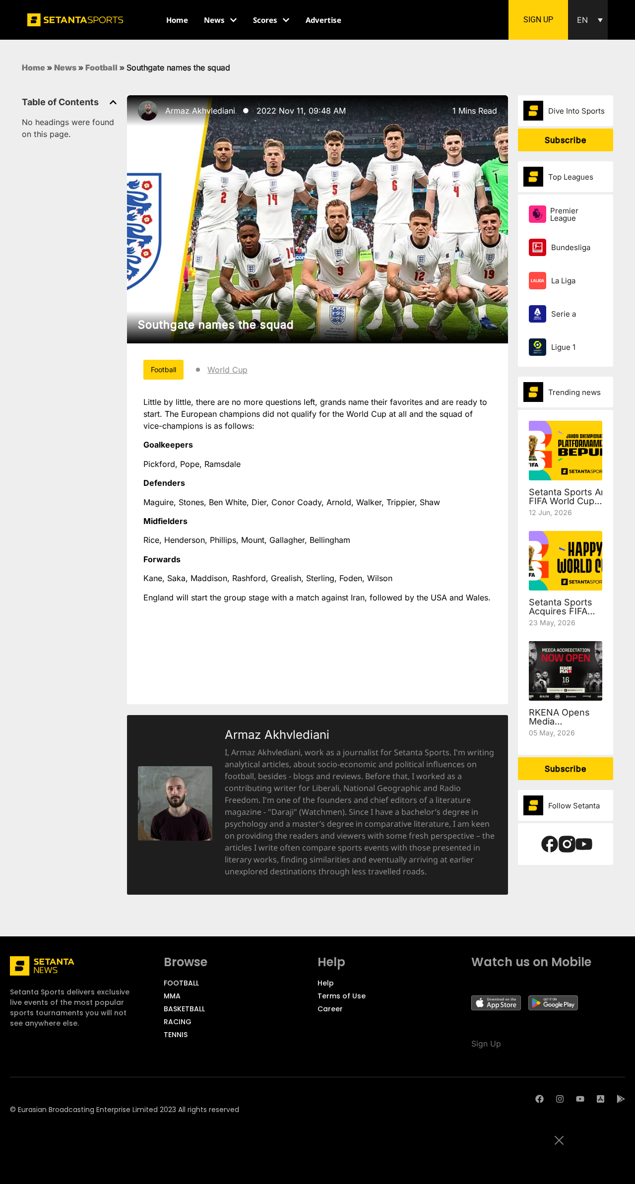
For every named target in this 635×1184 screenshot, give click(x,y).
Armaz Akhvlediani (200, 111)
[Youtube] (580, 1099)
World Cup (227, 370)
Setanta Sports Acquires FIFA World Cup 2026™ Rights (560, 615)
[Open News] (233, 20)
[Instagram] (560, 1099)
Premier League (564, 214)
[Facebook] (539, 1099)
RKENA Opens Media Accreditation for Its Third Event (564, 725)
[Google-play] (621, 1099)
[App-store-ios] (600, 1099)
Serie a (563, 314)
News (65, 67)
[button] (588, 20)
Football (101, 67)
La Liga (563, 280)
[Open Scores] (286, 20)
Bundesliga (570, 247)
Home (33, 67)
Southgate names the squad (216, 324)
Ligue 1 (563, 347)
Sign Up (486, 1044)
